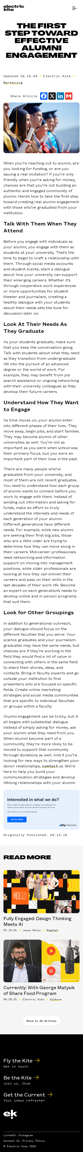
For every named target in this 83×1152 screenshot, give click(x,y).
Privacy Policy (33, 1141)
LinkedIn (9, 1135)
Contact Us (11, 1141)
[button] (74, 8)
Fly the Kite (18, 1060)
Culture (56, 999)
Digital (52, 930)
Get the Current (24, 1094)
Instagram (25, 1135)
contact (50, 765)
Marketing (13, 83)
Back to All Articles (42, 1021)
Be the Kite (17, 1077)
